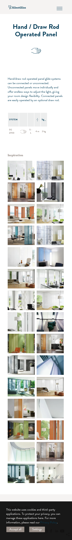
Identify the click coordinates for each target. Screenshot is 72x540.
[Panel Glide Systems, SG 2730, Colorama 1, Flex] (21, 192)
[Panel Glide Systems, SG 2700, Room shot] (50, 170)
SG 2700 (11, 131)
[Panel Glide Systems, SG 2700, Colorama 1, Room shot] (50, 257)
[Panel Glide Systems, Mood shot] (50, 365)
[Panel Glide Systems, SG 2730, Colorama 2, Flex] (21, 213)
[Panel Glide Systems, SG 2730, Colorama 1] (50, 408)
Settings (37, 529)
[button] (67, 500)
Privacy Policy (48, 522)
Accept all (15, 529)
